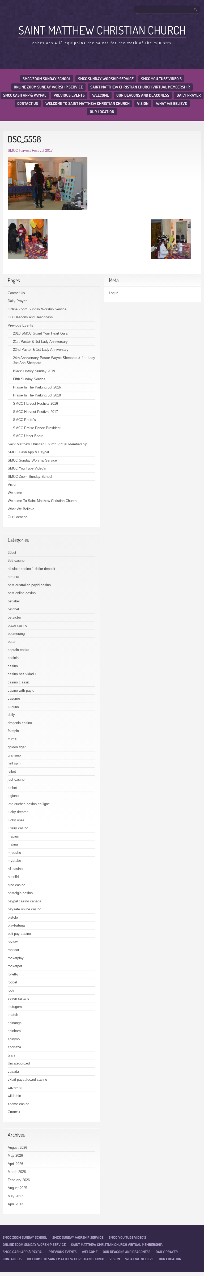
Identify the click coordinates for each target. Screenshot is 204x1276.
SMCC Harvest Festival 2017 (30, 151)
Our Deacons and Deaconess (142, 95)
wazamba (15, 1088)
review (13, 942)
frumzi (12, 739)
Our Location (102, 111)
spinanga (15, 1023)
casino (13, 666)
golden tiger (17, 747)
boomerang (16, 634)
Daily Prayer (189, 95)
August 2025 (17, 1188)
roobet (12, 982)
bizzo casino (17, 625)
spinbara (14, 1031)
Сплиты (14, 1112)
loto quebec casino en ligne (29, 804)
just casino (16, 779)
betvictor (14, 617)
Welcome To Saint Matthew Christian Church (87, 103)
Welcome (100, 95)
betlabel (14, 601)
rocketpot (15, 966)
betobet (13, 609)
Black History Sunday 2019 (34, 371)
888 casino (16, 561)
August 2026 (17, 1148)
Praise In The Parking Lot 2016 (37, 387)
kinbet (12, 788)
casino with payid (21, 690)
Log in (113, 293)
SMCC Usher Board (28, 436)
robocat (13, 950)
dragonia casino (20, 723)
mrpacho (14, 853)
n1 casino (15, 869)
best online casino (22, 593)
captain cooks (18, 650)
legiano (13, 796)
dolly (11, 715)
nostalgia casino (20, 893)
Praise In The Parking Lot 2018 (37, 395)
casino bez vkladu (22, 674)
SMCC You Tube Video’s (161, 78)
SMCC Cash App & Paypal (24, 95)
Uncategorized (19, 1063)
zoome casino (18, 1104)
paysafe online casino (24, 909)
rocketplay (16, 958)
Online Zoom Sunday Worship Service (48, 87)
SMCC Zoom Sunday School (47, 78)
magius (13, 836)
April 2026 (15, 1164)
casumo (14, 698)
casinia (13, 658)
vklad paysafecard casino (27, 1079)
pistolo (13, 917)
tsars (11, 1055)
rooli (11, 990)
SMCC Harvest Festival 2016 (35, 403)
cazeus (13, 707)
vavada (13, 1072)
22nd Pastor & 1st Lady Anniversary (41, 350)
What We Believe (171, 103)
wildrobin (14, 1096)
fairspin (13, 731)
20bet (12, 553)
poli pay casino (19, 934)
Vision (142, 103)
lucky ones (16, 820)
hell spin (14, 763)
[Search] (196, 10)
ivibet (12, 772)
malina (13, 844)
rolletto (13, 974)
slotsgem (15, 1007)
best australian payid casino (29, 585)
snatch (13, 1015)
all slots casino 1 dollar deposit (31, 569)
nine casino (16, 885)
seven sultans (18, 998)
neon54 (13, 877)
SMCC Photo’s (24, 420)
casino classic (19, 682)
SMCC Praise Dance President (37, 428)
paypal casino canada (24, 901)
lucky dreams (18, 812)
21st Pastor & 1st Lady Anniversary (40, 342)
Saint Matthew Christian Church (102, 30)
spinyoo (14, 1039)
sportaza (14, 1047)
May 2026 (15, 1155)
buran (12, 642)
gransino (14, 755)
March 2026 (17, 1172)
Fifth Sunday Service (29, 379)
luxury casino (18, 828)
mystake (14, 861)
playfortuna (16, 925)
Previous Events (69, 95)
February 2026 (19, 1180)
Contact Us (27, 103)
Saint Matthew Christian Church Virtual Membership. (140, 87)
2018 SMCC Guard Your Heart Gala (40, 333)
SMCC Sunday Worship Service (106, 78)
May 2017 (15, 1196)
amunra (13, 577)
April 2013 (15, 1204)
